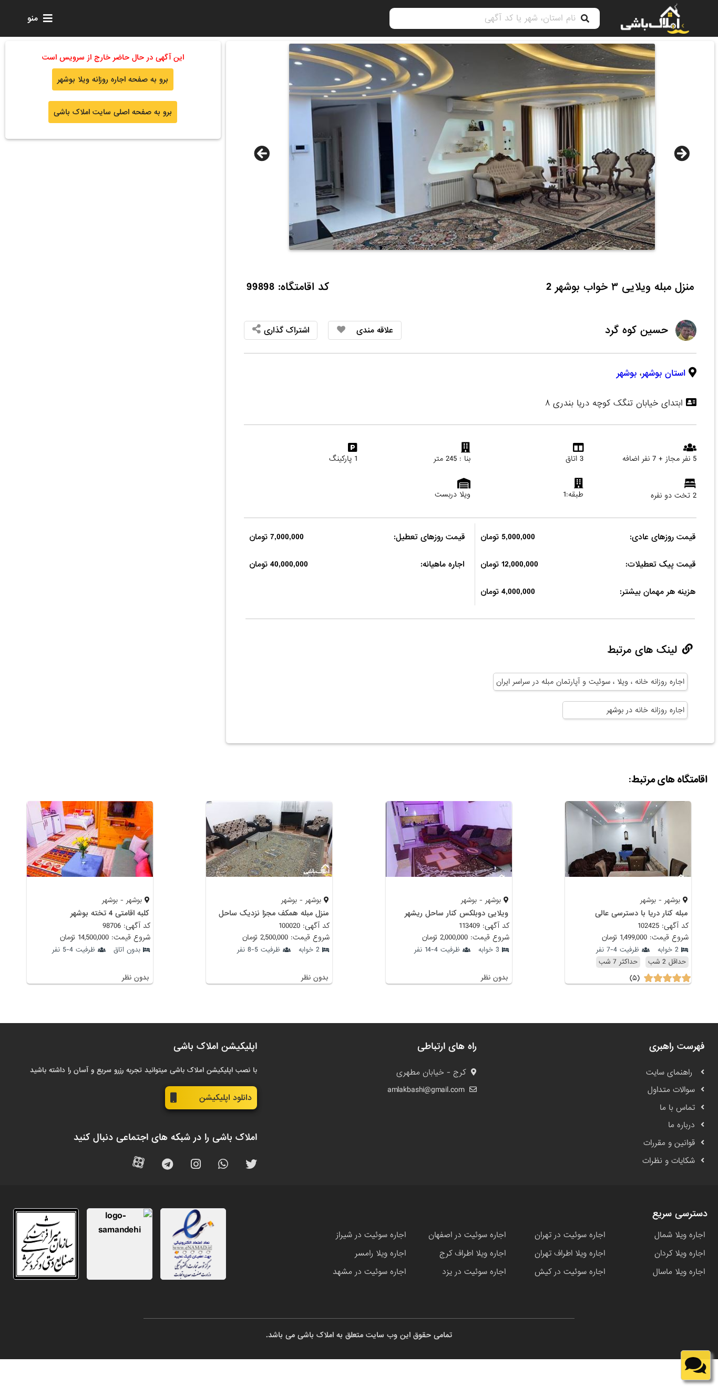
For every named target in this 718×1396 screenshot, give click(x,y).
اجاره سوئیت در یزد (474, 1272)
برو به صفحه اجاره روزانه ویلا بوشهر (112, 79)
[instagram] (196, 1165)
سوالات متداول (671, 1090)
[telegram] (167, 1165)
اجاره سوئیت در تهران (570, 1235)
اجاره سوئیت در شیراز (371, 1235)
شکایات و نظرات (668, 1161)
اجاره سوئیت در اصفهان (467, 1235)
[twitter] (251, 1165)
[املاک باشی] (655, 18)
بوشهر (627, 373)
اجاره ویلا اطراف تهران (570, 1253)
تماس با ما (677, 1107)
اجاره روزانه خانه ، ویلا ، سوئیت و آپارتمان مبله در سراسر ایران (590, 681)
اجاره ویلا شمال (679, 1235)
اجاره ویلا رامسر (380, 1253)
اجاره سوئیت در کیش (570, 1272)
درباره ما (681, 1125)
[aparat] (138, 1165)
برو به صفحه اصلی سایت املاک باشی (113, 112)
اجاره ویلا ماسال (679, 1272)
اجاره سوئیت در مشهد (369, 1272)
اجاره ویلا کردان (679, 1253)
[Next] (681, 153)
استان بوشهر (663, 373)
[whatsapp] (223, 1165)
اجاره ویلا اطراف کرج (472, 1253)
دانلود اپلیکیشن (225, 1097)
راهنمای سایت (670, 1072)
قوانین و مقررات (669, 1143)
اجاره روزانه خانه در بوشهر (645, 710)
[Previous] (261, 153)
